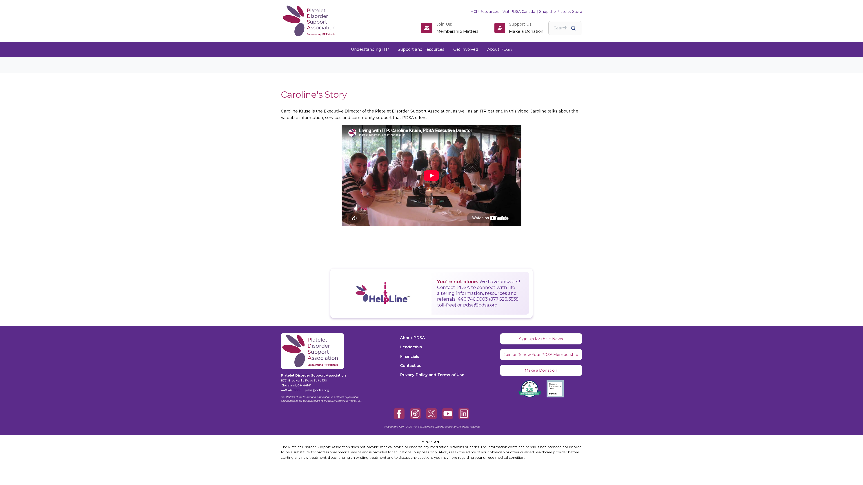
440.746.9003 (291, 390)
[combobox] (565, 28)
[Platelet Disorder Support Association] (304, 21)
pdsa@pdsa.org (480, 305)
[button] (370, 49)
